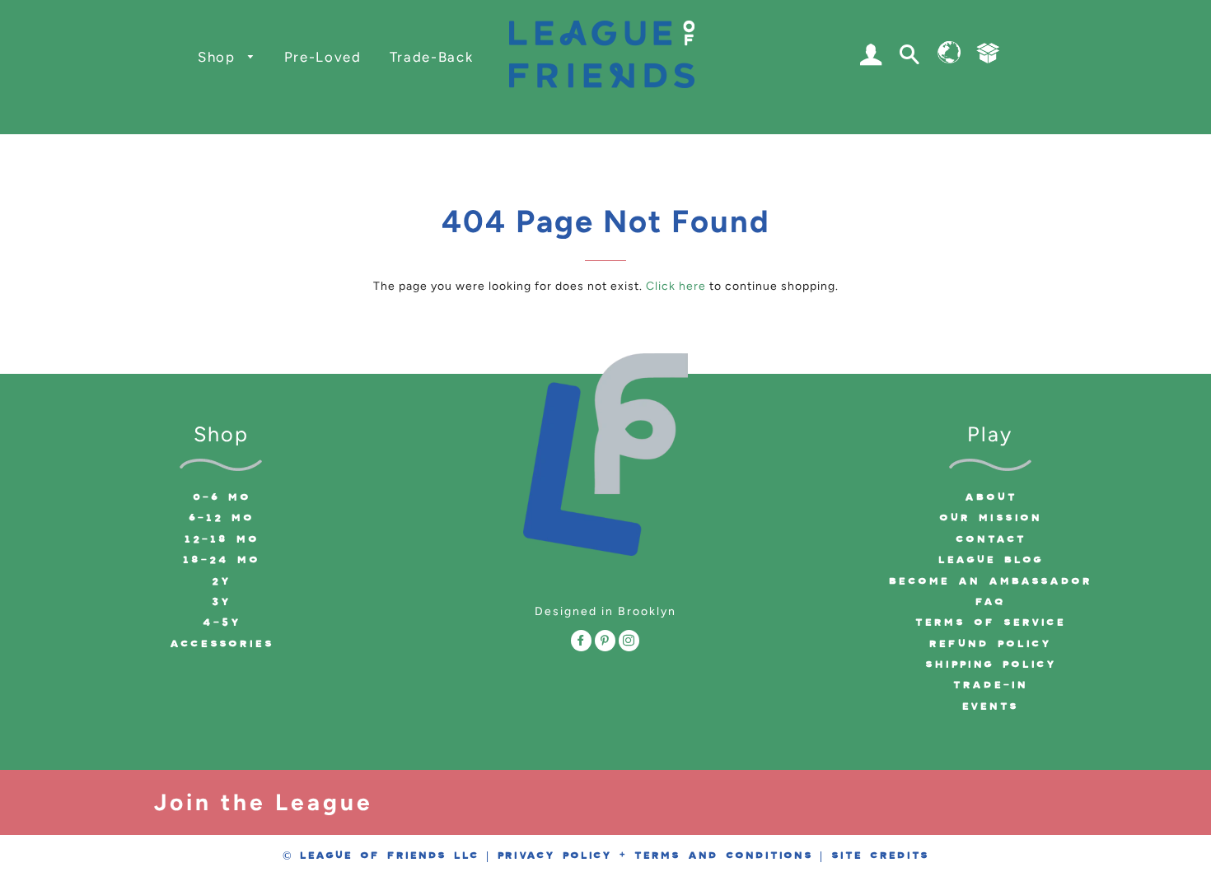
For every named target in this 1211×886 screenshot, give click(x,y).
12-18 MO (221, 539)
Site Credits (879, 855)
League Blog (990, 560)
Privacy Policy (554, 855)
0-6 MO (221, 497)
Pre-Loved (323, 57)
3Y (221, 602)
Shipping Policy (990, 664)
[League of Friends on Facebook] (581, 643)
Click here (676, 286)
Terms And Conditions (723, 855)
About (990, 497)
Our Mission (989, 518)
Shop (219, 57)
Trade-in (989, 685)
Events (989, 706)
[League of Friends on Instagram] (629, 643)
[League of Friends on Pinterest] (605, 643)
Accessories (221, 644)
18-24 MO (221, 560)
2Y (221, 581)
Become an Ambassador (990, 581)
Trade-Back (432, 57)
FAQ (990, 602)
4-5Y (221, 622)
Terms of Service (989, 622)
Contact (990, 539)
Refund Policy (989, 644)
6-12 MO (221, 518)
